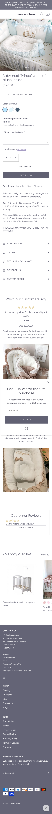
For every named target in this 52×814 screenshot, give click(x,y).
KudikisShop (14, 803)
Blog (5, 699)
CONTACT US (13, 270)
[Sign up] (48, 773)
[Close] (48, 382)
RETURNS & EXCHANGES (19, 261)
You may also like (17, 554)
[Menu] (4, 14)
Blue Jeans (17, 109)
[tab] (9, 186)
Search (6, 725)
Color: (10, 104)
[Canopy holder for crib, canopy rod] (22, 579)
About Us (7, 694)
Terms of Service (11, 742)
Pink (48, 602)
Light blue (11, 109)
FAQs (5, 707)
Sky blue (5, 109)
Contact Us (8, 703)
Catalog (6, 690)
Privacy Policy (9, 729)
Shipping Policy (10, 738)
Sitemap (7, 747)
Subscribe (26, 420)
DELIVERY (11, 252)
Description (8, 186)
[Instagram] (26, 428)
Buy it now (26, 175)
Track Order (8, 721)
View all (45, 554)
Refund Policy (9, 734)
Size (29, 186)
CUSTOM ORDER (15, 279)
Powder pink (44, 602)
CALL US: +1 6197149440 (20, 94)
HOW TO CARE (14, 243)
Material (20, 186)
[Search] (42, 14)
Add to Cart (26, 166)
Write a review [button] (26, 527)
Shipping (21, 148)
